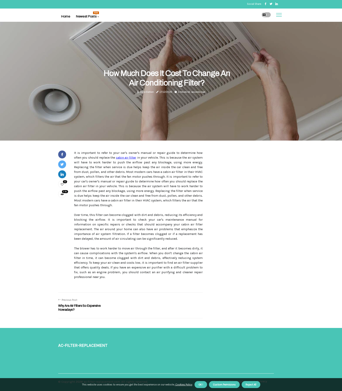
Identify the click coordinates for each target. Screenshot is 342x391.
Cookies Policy (183, 384)
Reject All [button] (251, 384)
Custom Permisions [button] (224, 384)
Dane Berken (147, 92)
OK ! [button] (201, 384)
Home (65, 16)
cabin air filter (126, 157)
